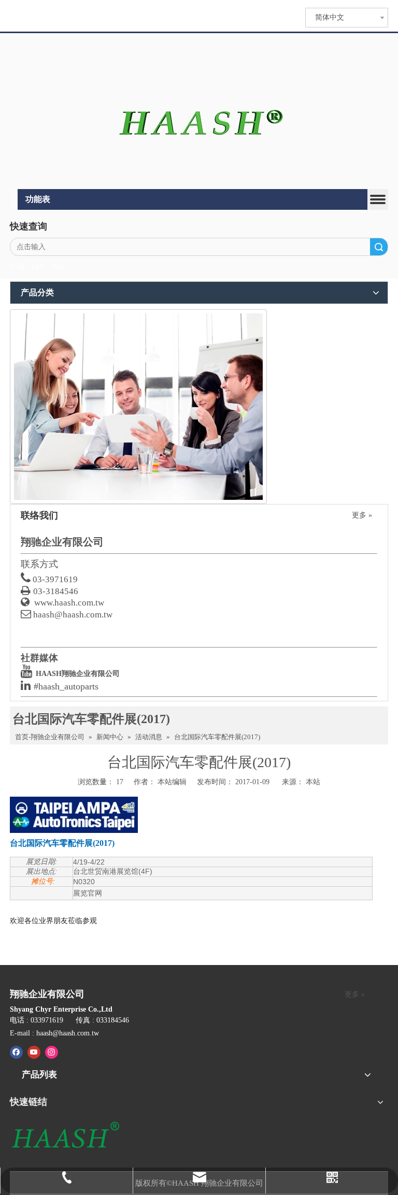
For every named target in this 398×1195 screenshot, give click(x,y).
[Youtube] (33, 1052)
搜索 (379, 246)
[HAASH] (65, 1136)
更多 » (362, 515)
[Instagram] (51, 1052)
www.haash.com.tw (69, 603)
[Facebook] (16, 1052)
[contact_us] (138, 406)
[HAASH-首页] (199, 112)
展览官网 (87, 893)
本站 (313, 782)
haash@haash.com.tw (72, 615)
